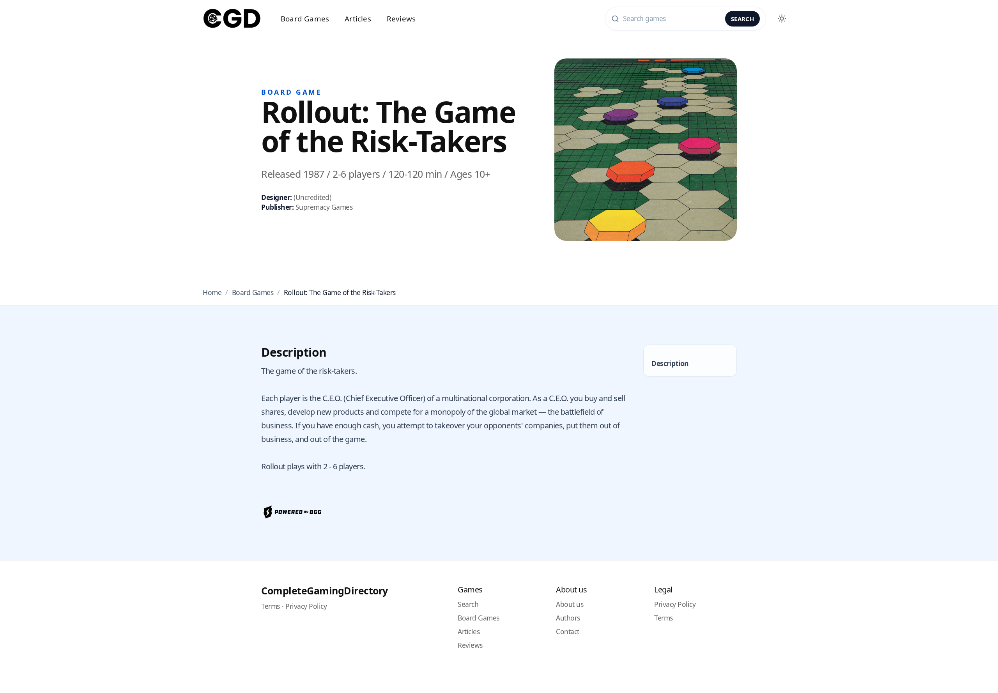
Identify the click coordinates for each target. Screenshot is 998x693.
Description (670, 363)
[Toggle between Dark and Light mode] (781, 18)
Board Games (305, 18)
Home (212, 292)
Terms (270, 606)
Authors (568, 617)
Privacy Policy (306, 606)
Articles (358, 18)
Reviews (401, 18)
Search (742, 19)
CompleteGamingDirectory (324, 590)
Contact (567, 631)
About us (569, 604)
